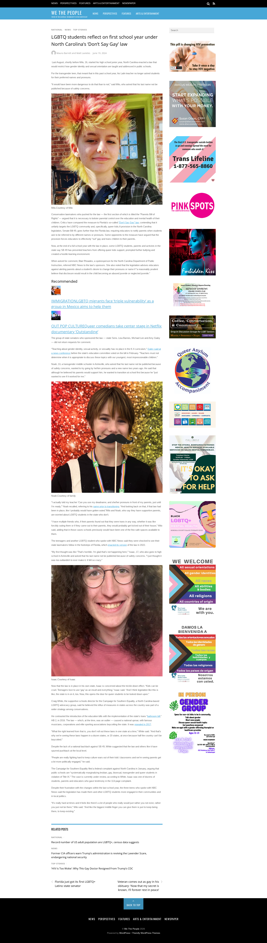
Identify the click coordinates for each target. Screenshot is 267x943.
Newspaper (129, 3)
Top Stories (80, 29)
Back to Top (133, 905)
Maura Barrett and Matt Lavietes (73, 53)
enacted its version (117, 545)
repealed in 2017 (142, 724)
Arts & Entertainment (106, 3)
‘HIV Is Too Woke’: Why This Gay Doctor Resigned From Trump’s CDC (92, 868)
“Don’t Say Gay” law (129, 222)
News (54, 3)
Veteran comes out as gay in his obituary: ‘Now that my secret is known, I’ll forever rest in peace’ (140, 886)
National (56, 29)
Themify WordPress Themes (146, 933)
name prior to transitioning (106, 506)
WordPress (124, 933)
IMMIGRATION (63, 300)
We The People (131, 929)
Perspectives (68, 3)
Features (84, 3)
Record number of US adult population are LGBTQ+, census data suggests (95, 842)
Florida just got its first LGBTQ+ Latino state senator (73, 884)
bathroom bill (153, 716)
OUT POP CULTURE (67, 325)
